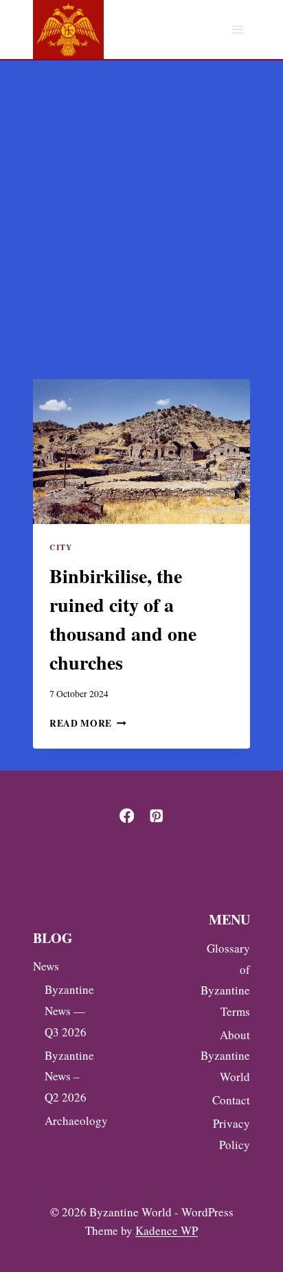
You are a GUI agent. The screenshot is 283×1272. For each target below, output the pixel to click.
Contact (231, 1100)
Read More (87, 723)
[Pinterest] (156, 816)
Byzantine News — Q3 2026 (66, 1010)
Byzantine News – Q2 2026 (66, 1076)
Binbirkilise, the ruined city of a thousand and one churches (122, 619)
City (60, 547)
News (46, 966)
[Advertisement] (141, 208)
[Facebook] (127, 816)
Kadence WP (166, 1230)
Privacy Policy (231, 1133)
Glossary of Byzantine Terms (225, 979)
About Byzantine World (225, 1055)
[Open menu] (237, 30)
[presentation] (141, 451)
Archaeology (66, 1120)
